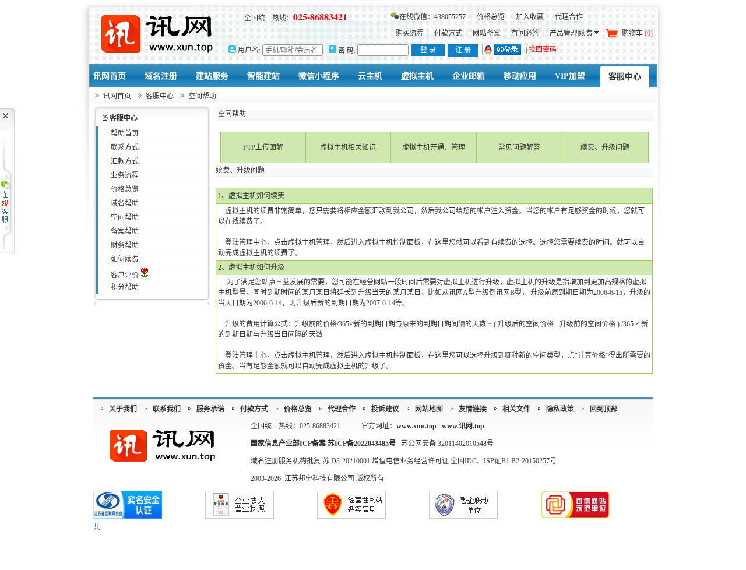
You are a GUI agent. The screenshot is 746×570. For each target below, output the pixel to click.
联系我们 (167, 409)
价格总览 (491, 17)
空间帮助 (125, 217)
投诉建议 (385, 409)
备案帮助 (125, 231)
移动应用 (520, 76)
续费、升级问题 (604, 147)
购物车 (637, 33)
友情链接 (473, 409)
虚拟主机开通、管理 (433, 147)
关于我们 (123, 409)
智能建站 (263, 76)
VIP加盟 (570, 76)
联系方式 (125, 147)
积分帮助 (125, 287)
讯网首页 (109, 76)
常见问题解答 (519, 147)
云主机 (370, 76)
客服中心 (624, 76)
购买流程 (410, 33)
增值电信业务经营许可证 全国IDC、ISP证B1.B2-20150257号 (464, 461)
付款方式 (448, 33)
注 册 (463, 50)
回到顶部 (604, 409)
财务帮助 (125, 245)
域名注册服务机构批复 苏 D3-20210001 (311, 461)
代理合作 (569, 17)
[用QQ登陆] (501, 53)
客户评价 (125, 275)
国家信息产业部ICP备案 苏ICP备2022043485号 (323, 443)
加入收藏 (530, 17)
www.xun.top (416, 426)
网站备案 (487, 33)
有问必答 (525, 33)
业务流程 (125, 175)
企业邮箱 (468, 76)
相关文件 (516, 409)
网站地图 (429, 409)
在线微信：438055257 (432, 17)
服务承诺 (210, 409)
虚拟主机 (417, 76)
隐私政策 (560, 409)
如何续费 (125, 259)
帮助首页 (125, 133)
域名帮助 (125, 203)
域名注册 (161, 76)
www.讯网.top (463, 426)
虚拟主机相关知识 (348, 147)
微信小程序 (318, 76)
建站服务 (212, 76)
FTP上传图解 (263, 147)
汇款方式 (125, 161)
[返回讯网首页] (157, 33)
